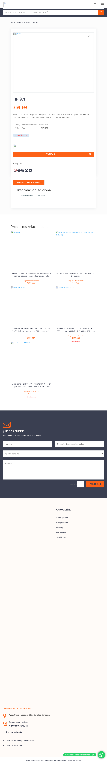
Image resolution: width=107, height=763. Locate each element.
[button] (89, 36)
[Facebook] (26, 170)
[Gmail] (15, 170)
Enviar (94, 484)
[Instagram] (22, 170)
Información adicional (28, 182)
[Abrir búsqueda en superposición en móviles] (53, 12)
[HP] (15, 145)
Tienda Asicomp (24, 22)
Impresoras (61, 532)
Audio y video (62, 517)
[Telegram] (30, 170)
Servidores (61, 537)
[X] (19, 170)
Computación (62, 522)
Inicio (13, 22)
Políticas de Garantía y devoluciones (19, 740)
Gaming (59, 527)
